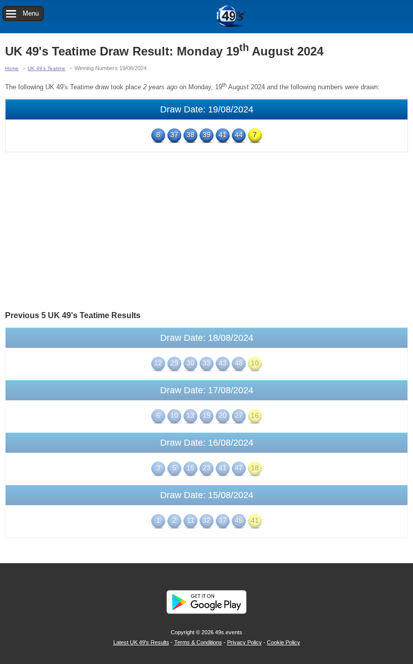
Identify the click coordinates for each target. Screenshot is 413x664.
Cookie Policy (283, 642)
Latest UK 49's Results (141, 642)
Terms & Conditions (198, 642)
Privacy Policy (244, 642)
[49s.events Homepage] (206, 16)
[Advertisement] (206, 230)
